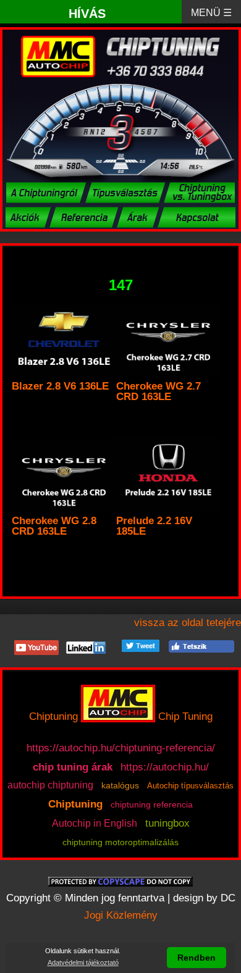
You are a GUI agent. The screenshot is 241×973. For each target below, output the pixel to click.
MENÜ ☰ (211, 12)
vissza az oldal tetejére (187, 622)
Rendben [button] (196, 958)
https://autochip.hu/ (164, 767)
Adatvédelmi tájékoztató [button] (83, 962)
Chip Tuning (185, 716)
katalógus (120, 785)
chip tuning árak (72, 767)
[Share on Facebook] (201, 645)
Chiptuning (53, 716)
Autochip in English (94, 823)
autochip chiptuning (50, 785)
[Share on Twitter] (141, 645)
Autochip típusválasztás (190, 785)
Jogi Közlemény (121, 915)
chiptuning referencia (152, 804)
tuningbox (167, 823)
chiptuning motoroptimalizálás (120, 842)
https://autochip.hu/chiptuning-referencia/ (121, 748)
